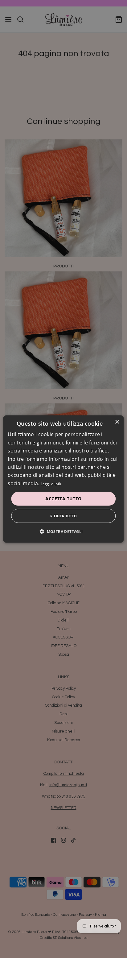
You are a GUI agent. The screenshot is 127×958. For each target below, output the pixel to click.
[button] (63, 531)
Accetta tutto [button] (63, 499)
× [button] (117, 422)
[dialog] (63, 479)
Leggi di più (51, 483)
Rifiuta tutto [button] (63, 515)
